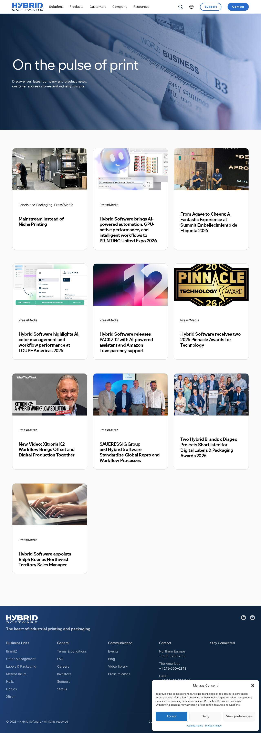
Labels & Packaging (21, 666)
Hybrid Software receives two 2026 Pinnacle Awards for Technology (210, 339)
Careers (63, 666)
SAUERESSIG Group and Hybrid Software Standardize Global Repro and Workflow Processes (130, 452)
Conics (11, 689)
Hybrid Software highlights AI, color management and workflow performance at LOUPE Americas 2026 (49, 342)
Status (62, 689)
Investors (64, 674)
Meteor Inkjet (16, 674)
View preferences (239, 716)
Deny (205, 716)
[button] (253, 685)
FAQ (60, 659)
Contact (238, 6)
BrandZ (11, 651)
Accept (172, 716)
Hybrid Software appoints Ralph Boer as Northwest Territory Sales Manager (45, 559)
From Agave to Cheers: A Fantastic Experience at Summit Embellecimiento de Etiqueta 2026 (208, 222)
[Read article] (49, 169)
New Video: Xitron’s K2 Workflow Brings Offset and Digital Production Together (47, 449)
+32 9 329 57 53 (172, 656)
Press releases (119, 674)
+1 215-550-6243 (172, 668)
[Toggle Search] (180, 6)
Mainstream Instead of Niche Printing (41, 221)
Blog (111, 659)
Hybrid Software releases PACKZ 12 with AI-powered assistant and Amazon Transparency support (126, 342)
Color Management (21, 659)
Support (211, 6)
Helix (10, 681)
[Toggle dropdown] (56, 6)
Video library (118, 666)
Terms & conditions (72, 651)
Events (113, 651)
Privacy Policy (213, 725)
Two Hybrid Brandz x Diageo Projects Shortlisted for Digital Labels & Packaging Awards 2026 (208, 447)
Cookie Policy (195, 725)
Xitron (10, 696)
